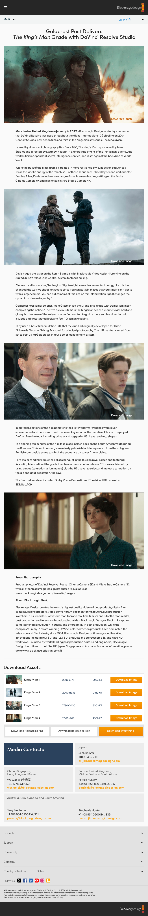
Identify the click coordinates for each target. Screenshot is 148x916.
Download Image (121, 118)
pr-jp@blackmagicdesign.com (99, 760)
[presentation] (9, 84)
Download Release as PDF (27, 730)
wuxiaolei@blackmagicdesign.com (31, 787)
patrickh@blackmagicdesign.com (101, 787)
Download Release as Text (74, 730)
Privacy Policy (57, 897)
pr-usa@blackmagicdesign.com (29, 818)
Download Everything (120, 730)
